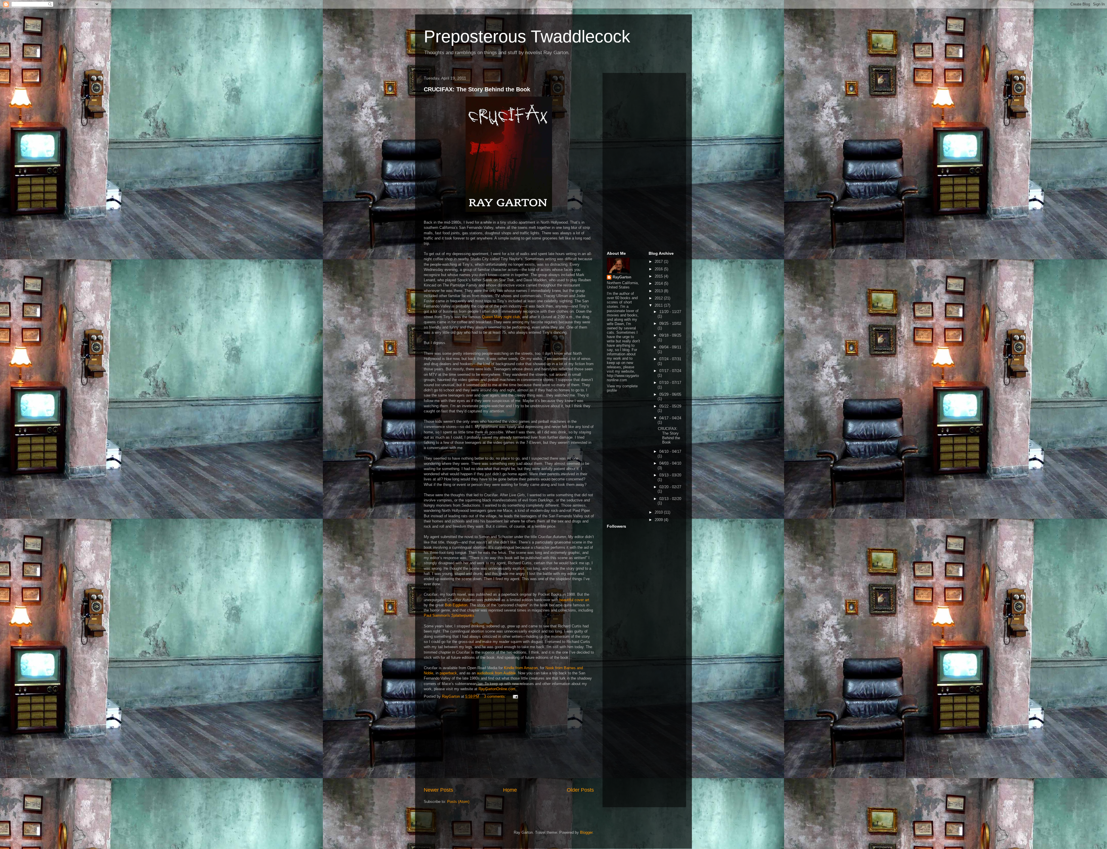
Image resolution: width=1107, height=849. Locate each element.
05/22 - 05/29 (670, 406)
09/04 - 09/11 (670, 347)
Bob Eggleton (456, 605)
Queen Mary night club (501, 317)
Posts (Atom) (458, 801)
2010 (659, 512)
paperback (448, 673)
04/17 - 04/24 (670, 418)
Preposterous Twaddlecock (527, 36)
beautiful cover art (574, 600)
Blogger (586, 832)
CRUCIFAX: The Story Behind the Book (477, 89)
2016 (659, 269)
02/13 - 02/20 (670, 499)
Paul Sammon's (449, 615)
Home (510, 790)
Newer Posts (438, 790)
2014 (659, 283)
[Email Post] (515, 696)
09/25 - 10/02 (670, 323)
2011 (659, 305)
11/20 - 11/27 (670, 312)
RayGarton (622, 277)
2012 (659, 298)
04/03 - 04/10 (670, 463)
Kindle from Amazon (521, 668)
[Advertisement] (509, 743)
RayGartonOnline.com (497, 689)
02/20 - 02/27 (670, 487)
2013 (659, 291)
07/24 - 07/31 (670, 359)
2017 (659, 261)
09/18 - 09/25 (670, 335)
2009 (659, 520)
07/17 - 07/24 (670, 371)
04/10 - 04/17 (670, 451)
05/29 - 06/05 (670, 394)
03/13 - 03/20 (670, 475)
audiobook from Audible (496, 673)
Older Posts (580, 790)
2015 (659, 276)
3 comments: (495, 696)
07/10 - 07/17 (670, 382)
